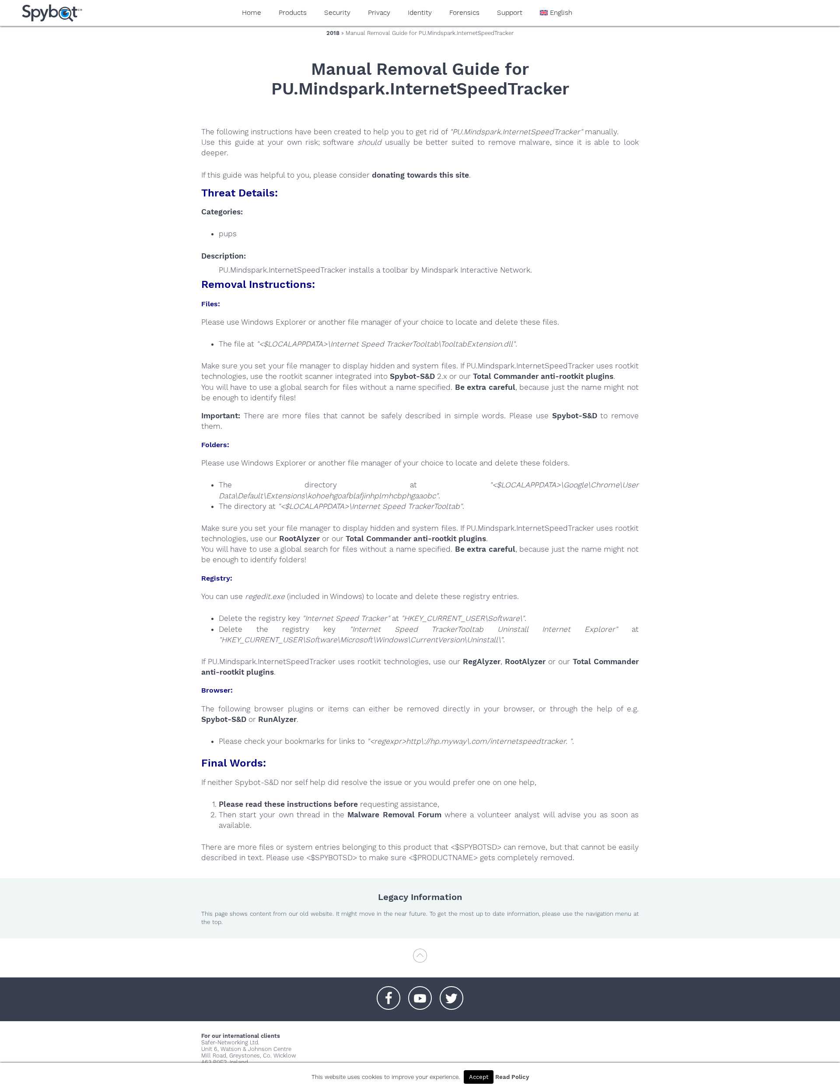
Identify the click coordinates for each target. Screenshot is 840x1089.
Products (293, 13)
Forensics (464, 13)
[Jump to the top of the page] (420, 960)
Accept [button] (478, 1077)
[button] (388, 993)
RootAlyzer (299, 538)
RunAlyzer (277, 719)
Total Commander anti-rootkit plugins (543, 376)
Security (337, 13)
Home (251, 13)
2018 (333, 33)
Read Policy (512, 1077)
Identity (420, 13)
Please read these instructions (275, 804)
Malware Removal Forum (394, 814)
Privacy (379, 13)
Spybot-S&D (412, 376)
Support (509, 13)
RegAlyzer (481, 661)
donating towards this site (420, 175)
